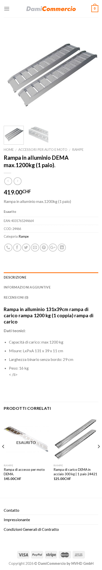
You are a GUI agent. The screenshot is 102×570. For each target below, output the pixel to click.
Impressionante (17, 519)
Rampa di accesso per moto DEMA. (24, 472)
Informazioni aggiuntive (27, 287)
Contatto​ (11, 510)
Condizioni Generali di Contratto (31, 529)
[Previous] (11, 74)
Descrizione (15, 277)
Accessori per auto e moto (42, 150)
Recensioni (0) (16, 297)
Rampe (77, 150)
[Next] (90, 74)
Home (9, 150)
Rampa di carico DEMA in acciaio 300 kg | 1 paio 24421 (75, 472)
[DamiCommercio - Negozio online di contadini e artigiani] (51, 8)
